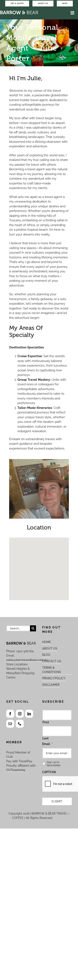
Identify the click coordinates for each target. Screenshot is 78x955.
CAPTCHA (49, 772)
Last (45, 738)
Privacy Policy (53, 678)
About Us (49, 648)
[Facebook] (10, 714)
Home (46, 642)
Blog (46, 654)
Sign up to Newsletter (54, 764)
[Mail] (10, 724)
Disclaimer (50, 684)
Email (47, 744)
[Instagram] (20, 714)
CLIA (9, 756)
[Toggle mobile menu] (73, 13)
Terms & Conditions (51, 670)
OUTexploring (15, 770)
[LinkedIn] (29, 714)
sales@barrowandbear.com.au (27, 660)
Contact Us (51, 661)
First (45, 722)
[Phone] (20, 724)
